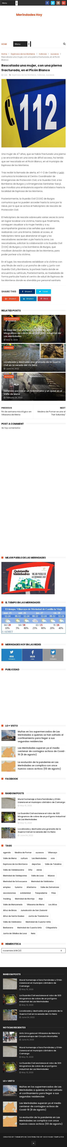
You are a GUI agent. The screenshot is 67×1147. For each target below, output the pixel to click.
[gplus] (64, 3)
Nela (33, 933)
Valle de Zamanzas (50, 887)
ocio (53, 858)
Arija (41, 898)
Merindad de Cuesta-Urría (38, 922)
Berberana (8, 927)
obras (39, 870)
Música (51, 875)
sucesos (55, 54)
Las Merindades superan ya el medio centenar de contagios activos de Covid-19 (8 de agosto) (41, 751)
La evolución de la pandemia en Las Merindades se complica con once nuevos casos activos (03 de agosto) (39, 765)
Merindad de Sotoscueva (15, 881)
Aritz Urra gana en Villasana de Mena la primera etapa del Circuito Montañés (39, 1035)
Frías (53, 893)
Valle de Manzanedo (13, 904)
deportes (36, 864)
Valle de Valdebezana (13, 870)
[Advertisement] (33, 515)
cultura (24, 858)
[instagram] (58, 3)
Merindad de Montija (24, 898)
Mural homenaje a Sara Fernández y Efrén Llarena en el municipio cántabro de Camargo (41, 801)
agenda (7, 852)
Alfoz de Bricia (10, 910)
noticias (43, 54)
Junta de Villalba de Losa (15, 933)
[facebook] (47, 3)
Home (4, 44)
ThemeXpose (21, 1137)
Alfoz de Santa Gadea (13, 916)
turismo (18, 887)
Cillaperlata (51, 927)
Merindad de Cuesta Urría (29, 927)
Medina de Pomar (23, 852)
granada (9, 347)
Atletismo (31, 887)
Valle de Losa (37, 875)
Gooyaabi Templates (53, 1137)
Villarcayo (52, 852)
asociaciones (9, 893)
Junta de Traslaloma (38, 916)
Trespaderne (41, 893)
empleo (7, 887)
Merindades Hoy (29, 14)
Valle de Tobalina (53, 864)
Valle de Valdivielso (12, 922)
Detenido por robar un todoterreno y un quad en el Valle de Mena (33, 392)
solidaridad (25, 893)
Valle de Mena (10, 858)
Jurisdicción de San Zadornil (34, 910)
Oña (30, 870)
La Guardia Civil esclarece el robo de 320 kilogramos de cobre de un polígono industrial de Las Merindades (32, 333)
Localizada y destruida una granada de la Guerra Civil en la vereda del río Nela (32, 363)
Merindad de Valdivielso (42, 881)
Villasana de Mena (35, 904)
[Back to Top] (33, 1143)
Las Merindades (12, 319)
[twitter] (53, 3)
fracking (7, 898)
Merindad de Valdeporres (15, 875)
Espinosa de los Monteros (23, 54)
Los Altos (52, 904)
